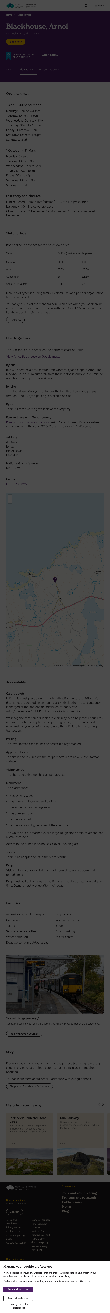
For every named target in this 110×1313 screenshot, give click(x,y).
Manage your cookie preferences (27, 1267)
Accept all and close (18, 1289)
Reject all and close (18, 1298)
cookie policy (83, 1281)
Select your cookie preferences (18, 1306)
